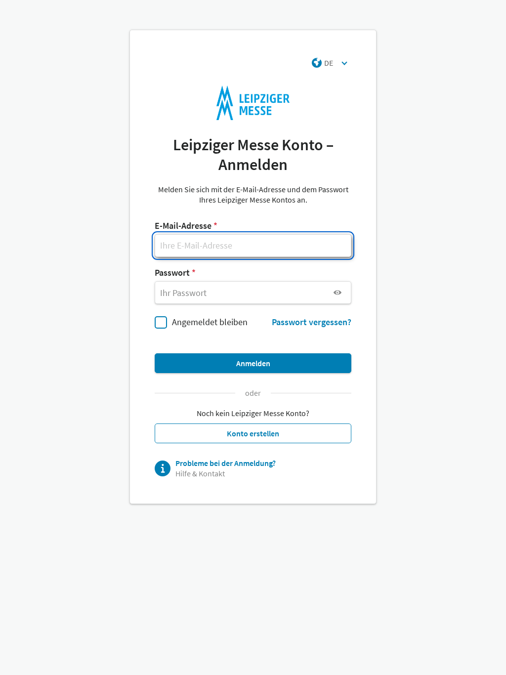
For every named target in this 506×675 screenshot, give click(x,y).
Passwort (172, 272)
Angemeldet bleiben (210, 322)
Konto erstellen (253, 433)
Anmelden (253, 363)
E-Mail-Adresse (183, 225)
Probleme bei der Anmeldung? (225, 463)
